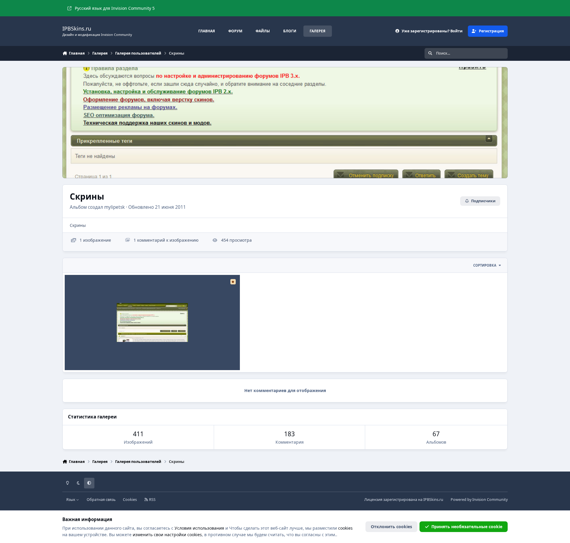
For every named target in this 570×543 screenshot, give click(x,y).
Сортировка (484, 265)
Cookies (130, 499)
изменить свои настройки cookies (167, 534)
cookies (345, 528)
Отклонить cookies (391, 526)
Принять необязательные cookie (466, 526)
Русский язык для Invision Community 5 (115, 8)
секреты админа (87, 356)
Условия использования (199, 528)
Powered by (479, 499)
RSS (152, 499)
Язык (71, 499)
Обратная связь (101, 499)
